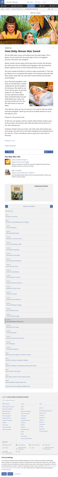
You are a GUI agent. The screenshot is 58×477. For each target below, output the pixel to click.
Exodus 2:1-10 (9, 141)
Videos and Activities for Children (23, 173)
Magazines (23, 418)
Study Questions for (18, 386)
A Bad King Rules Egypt (12, 315)
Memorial (41, 422)
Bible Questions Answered (8, 406)
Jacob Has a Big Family (12, 271)
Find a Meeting (20, 445)
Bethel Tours (42, 417)
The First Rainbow (11, 226)
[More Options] (55, 9)
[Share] (52, 9)
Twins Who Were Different (13, 260)
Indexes (22, 425)
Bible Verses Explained (7, 409)
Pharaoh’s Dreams (11, 293)
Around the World (43, 431)
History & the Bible (6, 429)
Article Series (24, 415)
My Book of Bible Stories (17, 9)
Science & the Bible (6, 427)
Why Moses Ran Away (12, 326)
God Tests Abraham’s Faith (14, 243)
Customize (17, 474)
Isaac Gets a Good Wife (13, 254)
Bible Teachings (5, 404)
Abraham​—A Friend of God (14, 238)
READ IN (33, 13)
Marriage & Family (6, 418)
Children (4, 422)
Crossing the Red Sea (12, 348)
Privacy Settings (6, 469)
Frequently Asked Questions (45, 410)
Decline (10, 474)
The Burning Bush (11, 331)
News (40, 404)
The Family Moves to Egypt (14, 304)
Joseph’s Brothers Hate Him (14, 282)
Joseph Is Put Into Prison (13, 287)
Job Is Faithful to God (12, 309)
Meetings (41, 420)
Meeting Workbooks (25, 420)
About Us (41, 408)
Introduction (9, 211)
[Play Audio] (49, 9)
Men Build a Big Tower (12, 232)
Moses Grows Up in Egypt (20, 162)
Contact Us (41, 415)
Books (7, 9)
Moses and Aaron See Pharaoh (15, 337)
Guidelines (23, 427)
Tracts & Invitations (25, 413)
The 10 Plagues (10, 343)
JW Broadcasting (25, 429)
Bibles (22, 406)
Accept (4, 474)
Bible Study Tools (6, 413)
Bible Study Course (6, 411)
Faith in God (5, 425)
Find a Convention (34, 445)
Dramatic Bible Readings (26, 438)
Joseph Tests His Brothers (13, 298)
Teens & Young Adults (7, 420)
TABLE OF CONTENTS (29, 206)
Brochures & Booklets (26, 411)
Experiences (42, 429)
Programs (23, 422)
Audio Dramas (24, 436)
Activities (41, 426)
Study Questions (10, 146)
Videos (22, 431)
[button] (16, 6)
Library (2, 9)
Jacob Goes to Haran (12, 265)
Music (22, 434)
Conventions (42, 424)
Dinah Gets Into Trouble (13, 276)
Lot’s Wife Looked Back (12, 249)
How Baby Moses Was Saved (14, 320)
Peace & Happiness (6, 415)
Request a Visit (42, 413)
